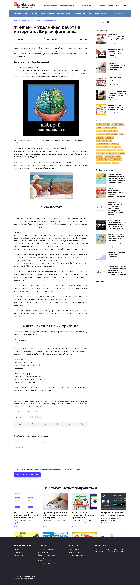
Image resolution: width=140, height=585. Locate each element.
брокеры (100, 137)
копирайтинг (20, 365)
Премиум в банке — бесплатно (50, 558)
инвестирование (117, 124)
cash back (114, 131)
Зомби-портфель (44, 561)
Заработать (114, 5)
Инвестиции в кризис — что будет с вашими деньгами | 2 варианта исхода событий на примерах (117, 270)
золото (113, 150)
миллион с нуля (102, 134)
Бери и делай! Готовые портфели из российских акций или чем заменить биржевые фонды (117, 225)
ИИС (121, 134)
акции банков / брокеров (112, 156)
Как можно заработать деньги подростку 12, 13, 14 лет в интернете (116, 38)
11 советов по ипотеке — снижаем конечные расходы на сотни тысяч (117, 94)
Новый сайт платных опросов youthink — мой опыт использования (26, 515)
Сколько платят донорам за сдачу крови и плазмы (115, 80)
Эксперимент (101, 14)
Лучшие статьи (85, 5)
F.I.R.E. (35, 14)
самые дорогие (102, 159)
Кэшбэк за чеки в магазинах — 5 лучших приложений (83, 515)
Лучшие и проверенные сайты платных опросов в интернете (116, 67)
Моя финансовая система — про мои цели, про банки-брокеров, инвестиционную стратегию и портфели (116, 241)
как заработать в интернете (26, 411)
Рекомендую (99, 5)
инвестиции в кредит (104, 147)
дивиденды (109, 137)
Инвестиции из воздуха (47, 563)
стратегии (101, 153)
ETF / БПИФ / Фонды (103, 124)
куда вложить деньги (104, 163)
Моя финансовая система (78, 555)
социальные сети (115, 159)
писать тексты (61, 151)
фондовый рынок (103, 131)
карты (114, 128)
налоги (106, 128)
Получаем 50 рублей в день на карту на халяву (113, 513)
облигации (114, 134)
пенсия (100, 156)
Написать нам (19, 555)
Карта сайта (18, 552)
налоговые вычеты (103, 143)
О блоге (17, 549)
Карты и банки (47, 14)
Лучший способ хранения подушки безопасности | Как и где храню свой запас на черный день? (117, 178)
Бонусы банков (50, 5)
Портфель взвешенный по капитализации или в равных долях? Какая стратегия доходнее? (117, 192)
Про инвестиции (21, 14)
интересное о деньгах (104, 140)
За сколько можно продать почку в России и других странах (115, 52)
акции (99, 128)
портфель (117, 147)
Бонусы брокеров (67, 5)
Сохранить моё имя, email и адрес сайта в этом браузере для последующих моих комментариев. (50, 469)
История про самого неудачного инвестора (116, 255)
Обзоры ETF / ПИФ (83, 14)
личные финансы (103, 150)
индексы (114, 143)
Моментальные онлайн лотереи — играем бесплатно (115, 107)
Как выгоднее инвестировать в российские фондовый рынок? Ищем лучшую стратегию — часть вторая (116, 208)
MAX (72, 401)
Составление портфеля (47, 555)
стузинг (115, 163)
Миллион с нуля (64, 14)
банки (120, 150)
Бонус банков (74, 549)
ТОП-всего (115, 14)
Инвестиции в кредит (46, 549)
